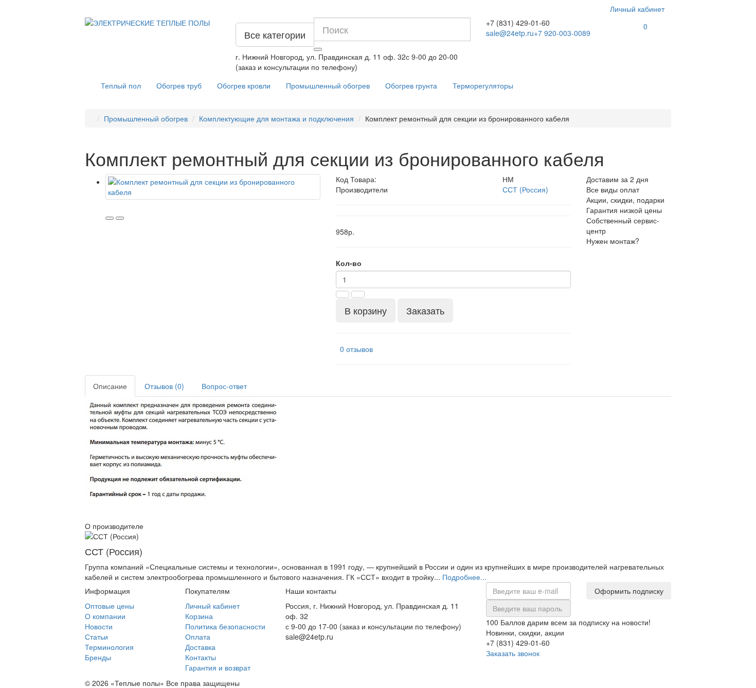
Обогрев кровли (244, 85)
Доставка (200, 647)
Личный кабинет (212, 606)
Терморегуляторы (483, 85)
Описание (110, 386)
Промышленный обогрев (328, 85)
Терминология (109, 647)
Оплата (197, 636)
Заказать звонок (512, 653)
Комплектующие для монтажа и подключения (276, 118)
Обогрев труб (179, 85)
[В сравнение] (120, 218)
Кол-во (349, 263)
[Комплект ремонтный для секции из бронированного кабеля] (212, 187)
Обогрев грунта (411, 85)
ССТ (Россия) (525, 189)
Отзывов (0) (164, 386)
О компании (105, 616)
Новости (99, 626)
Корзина (199, 616)
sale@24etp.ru (510, 33)
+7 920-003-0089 (562, 33)
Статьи (96, 636)
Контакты (200, 657)
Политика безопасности (225, 626)
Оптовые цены (109, 606)
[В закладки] (109, 218)
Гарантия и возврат (217, 667)
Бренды (98, 657)
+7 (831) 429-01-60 (518, 22)
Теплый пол (121, 85)
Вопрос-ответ (224, 386)
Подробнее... (464, 577)
